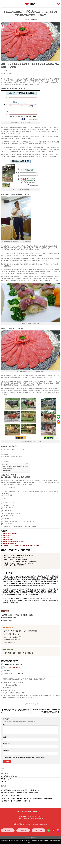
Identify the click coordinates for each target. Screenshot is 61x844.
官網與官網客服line (7, 470)
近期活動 (3, 781)
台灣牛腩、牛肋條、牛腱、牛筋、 (13, 631)
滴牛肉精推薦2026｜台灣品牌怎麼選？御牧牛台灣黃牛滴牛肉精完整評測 (20, 790)
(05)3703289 (27, 818)
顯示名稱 (5, 737)
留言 (4, 724)
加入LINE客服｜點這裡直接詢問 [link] (12, 667)
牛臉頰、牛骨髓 (27, 631)
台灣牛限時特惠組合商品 (9, 617)
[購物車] (58, 4)
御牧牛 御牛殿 (34, 19)
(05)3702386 (40, 818)
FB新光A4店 (38, 830)
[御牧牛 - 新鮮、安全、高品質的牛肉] (30, 4)
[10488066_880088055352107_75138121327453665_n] (30, 302)
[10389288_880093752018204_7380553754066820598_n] (20, 105)
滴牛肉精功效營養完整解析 (9, 543)
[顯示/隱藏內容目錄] (26, 464)
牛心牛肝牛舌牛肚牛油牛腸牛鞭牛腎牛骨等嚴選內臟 (18, 653)
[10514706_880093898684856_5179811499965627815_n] (20, 173)
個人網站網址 (6, 750)
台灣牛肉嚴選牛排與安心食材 (12, 634)
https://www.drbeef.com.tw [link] (16, 664)
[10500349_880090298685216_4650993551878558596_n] (16, 218)
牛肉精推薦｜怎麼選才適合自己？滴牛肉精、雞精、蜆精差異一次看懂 (21, 545)
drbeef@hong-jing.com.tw (41, 824)
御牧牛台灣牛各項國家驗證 (9, 533)
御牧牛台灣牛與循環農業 (8, 539)
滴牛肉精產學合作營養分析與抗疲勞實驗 (12, 541)
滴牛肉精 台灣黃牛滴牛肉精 (8, 776)
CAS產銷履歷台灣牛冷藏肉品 (12, 640)
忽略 (31, 842)
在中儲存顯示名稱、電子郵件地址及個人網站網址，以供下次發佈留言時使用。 (25, 757)
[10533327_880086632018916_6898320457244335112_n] (30, 350)
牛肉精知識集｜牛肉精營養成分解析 (10, 795)
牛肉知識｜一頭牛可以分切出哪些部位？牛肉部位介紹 (15, 801)
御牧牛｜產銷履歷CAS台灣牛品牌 (11, 468)
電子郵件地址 (6, 743)
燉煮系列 (34, 631)
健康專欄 (3, 773)
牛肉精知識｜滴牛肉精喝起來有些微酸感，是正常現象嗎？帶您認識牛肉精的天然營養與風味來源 (26, 798)
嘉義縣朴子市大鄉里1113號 (23, 824)
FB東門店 (23, 830)
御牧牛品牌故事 (6, 535)
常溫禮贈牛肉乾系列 (8, 620)
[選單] (2, 4)
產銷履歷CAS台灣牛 (30, 10)
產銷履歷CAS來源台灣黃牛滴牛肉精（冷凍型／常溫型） (18, 615)
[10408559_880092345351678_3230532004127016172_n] (30, 418)
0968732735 (31, 816)
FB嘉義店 (7, 830)
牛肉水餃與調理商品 (9, 642)
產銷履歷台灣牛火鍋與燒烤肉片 (12, 637)
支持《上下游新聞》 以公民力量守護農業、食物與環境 (15, 467)
